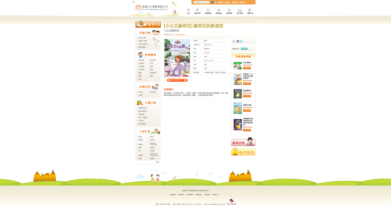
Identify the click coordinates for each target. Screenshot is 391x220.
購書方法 (216, 194)
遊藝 (151, 69)
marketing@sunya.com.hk (216, 204)
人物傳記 (141, 66)
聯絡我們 (242, 2)
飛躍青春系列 (143, 108)
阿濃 (140, 137)
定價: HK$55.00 (176, 80)
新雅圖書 (173, 194)
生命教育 (141, 63)
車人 (140, 151)
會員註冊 (235, 2)
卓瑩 (151, 137)
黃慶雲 (141, 155)
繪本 (140, 76)
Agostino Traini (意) (153, 143)
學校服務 (219, 13)
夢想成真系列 (143, 111)
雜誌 (151, 76)
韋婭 (140, 147)
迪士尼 (141, 92)
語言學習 (141, 69)
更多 (157, 162)
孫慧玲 (141, 144)
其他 (140, 79)
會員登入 (228, 2)
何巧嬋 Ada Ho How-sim (154, 154)
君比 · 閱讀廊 (143, 117)
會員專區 (220, 2)
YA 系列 (141, 120)
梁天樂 (152, 151)
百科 (151, 66)
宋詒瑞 (152, 140)
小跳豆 (141, 95)
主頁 (188, 13)
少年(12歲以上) (143, 44)
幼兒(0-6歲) (142, 37)
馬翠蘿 (141, 140)
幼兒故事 (207, 52)
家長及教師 (142, 47)
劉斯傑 (152, 147)
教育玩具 (153, 60)
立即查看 (247, 68)
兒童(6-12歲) (143, 41)
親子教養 (207, 194)
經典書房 (141, 114)
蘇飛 (140, 158)
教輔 (140, 73)
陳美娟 (152, 158)
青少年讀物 (142, 124)
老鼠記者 (153, 92)
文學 (151, 63)
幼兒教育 (141, 60)
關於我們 (181, 194)
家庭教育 (153, 73)
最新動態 (190, 194)
